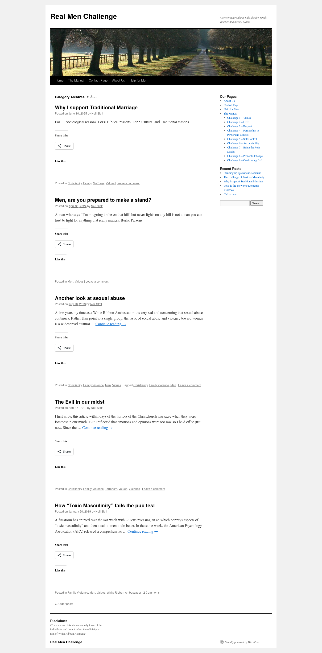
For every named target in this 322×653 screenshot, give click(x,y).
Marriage (98, 183)
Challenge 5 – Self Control (242, 139)
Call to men (230, 194)
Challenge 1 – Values (239, 117)
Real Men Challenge (83, 16)
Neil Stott (97, 113)
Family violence (159, 385)
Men (70, 281)
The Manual (76, 80)
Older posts (64, 604)
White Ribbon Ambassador (124, 592)
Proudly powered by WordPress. (243, 642)
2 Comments (151, 592)
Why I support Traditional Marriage (96, 107)
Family (87, 183)
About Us (118, 80)
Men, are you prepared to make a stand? (103, 199)
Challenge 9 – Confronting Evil (244, 160)
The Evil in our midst (79, 401)
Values (110, 183)
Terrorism (111, 489)
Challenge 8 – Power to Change (245, 156)
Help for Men (138, 80)
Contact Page (98, 80)
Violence (134, 489)
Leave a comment (128, 183)
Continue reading (110, 323)
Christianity (75, 183)
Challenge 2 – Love (238, 122)
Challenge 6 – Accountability (243, 143)
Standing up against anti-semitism (242, 173)
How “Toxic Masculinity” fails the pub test (105, 505)
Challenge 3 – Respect (239, 126)
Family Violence (93, 385)
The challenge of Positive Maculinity (244, 177)
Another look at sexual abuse (90, 297)
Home (59, 80)
